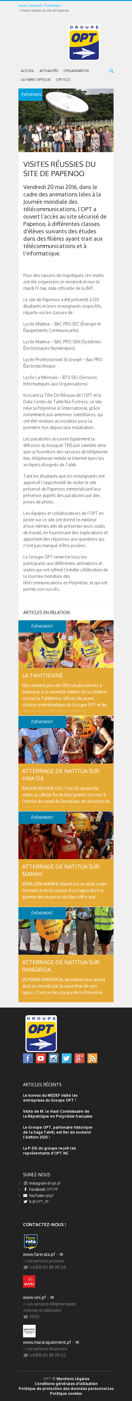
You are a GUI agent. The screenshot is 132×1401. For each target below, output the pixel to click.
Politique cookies (66, 1393)
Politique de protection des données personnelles (66, 1388)
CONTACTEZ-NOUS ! (44, 1224)
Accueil (27, 71)
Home (22, 5)
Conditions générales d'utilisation (66, 1383)
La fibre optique (36, 79)
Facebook (43, 1189)
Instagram (44, 1183)
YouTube (40, 1195)
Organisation (76, 71)
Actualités (35, 5)
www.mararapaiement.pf (47, 1342)
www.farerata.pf (39, 1254)
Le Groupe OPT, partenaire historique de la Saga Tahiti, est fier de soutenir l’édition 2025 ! (57, 1132)
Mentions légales (72, 1378)
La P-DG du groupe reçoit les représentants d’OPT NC (49, 1150)
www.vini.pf (34, 1297)
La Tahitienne (42, 675)
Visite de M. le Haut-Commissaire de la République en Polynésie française (57, 1114)
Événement (53, 5)
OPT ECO (63, 79)
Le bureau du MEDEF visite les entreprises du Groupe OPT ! (50, 1098)
